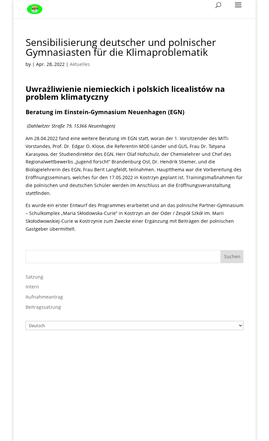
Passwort (120, 377)
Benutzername (128, 348)
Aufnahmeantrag (44, 297)
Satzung (34, 277)
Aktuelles (80, 64)
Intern (32, 287)
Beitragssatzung (43, 307)
